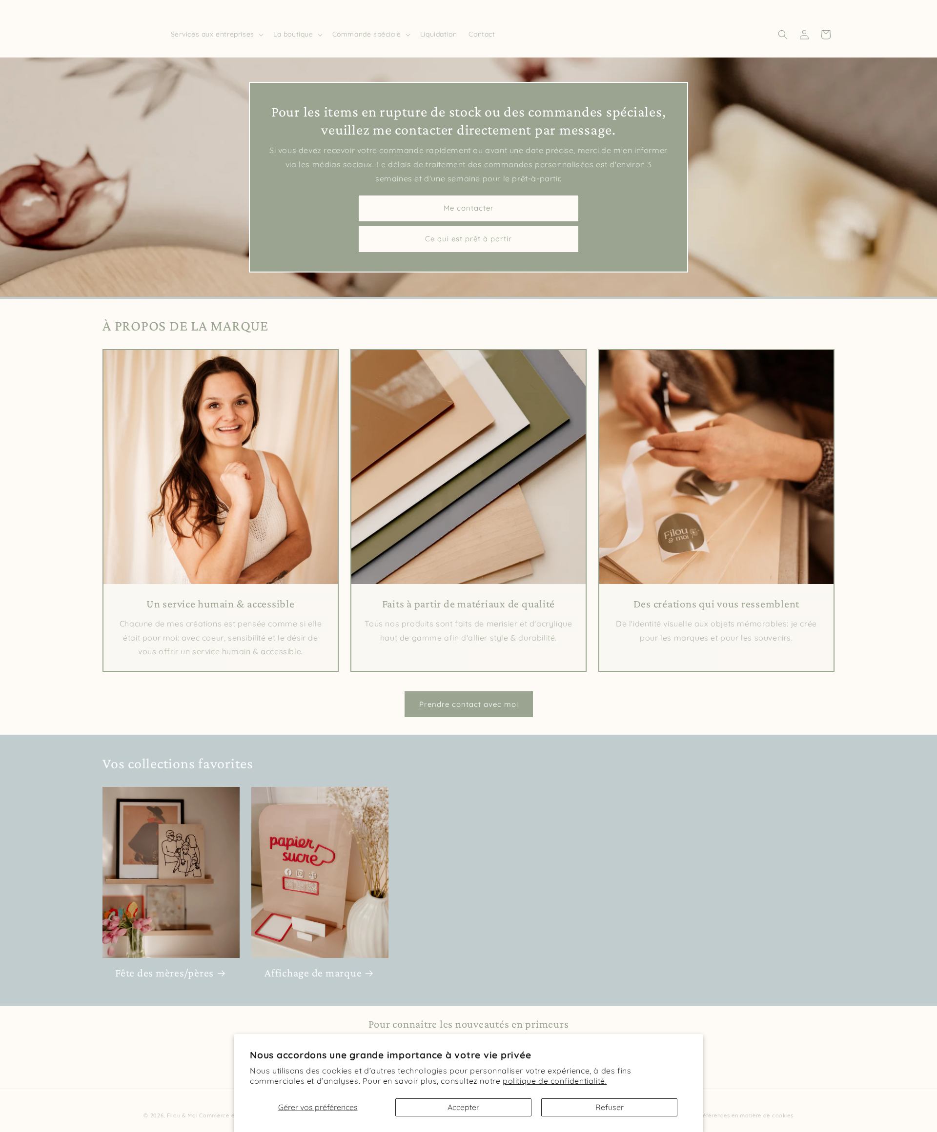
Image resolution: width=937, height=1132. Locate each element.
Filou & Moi (182, 1115)
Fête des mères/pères (164, 973)
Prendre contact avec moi (468, 703)
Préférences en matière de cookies (745, 1115)
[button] (216, 34)
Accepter (463, 1107)
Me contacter (469, 208)
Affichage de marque (313, 973)
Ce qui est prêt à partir (468, 238)
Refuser (609, 1107)
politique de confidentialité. (555, 1081)
